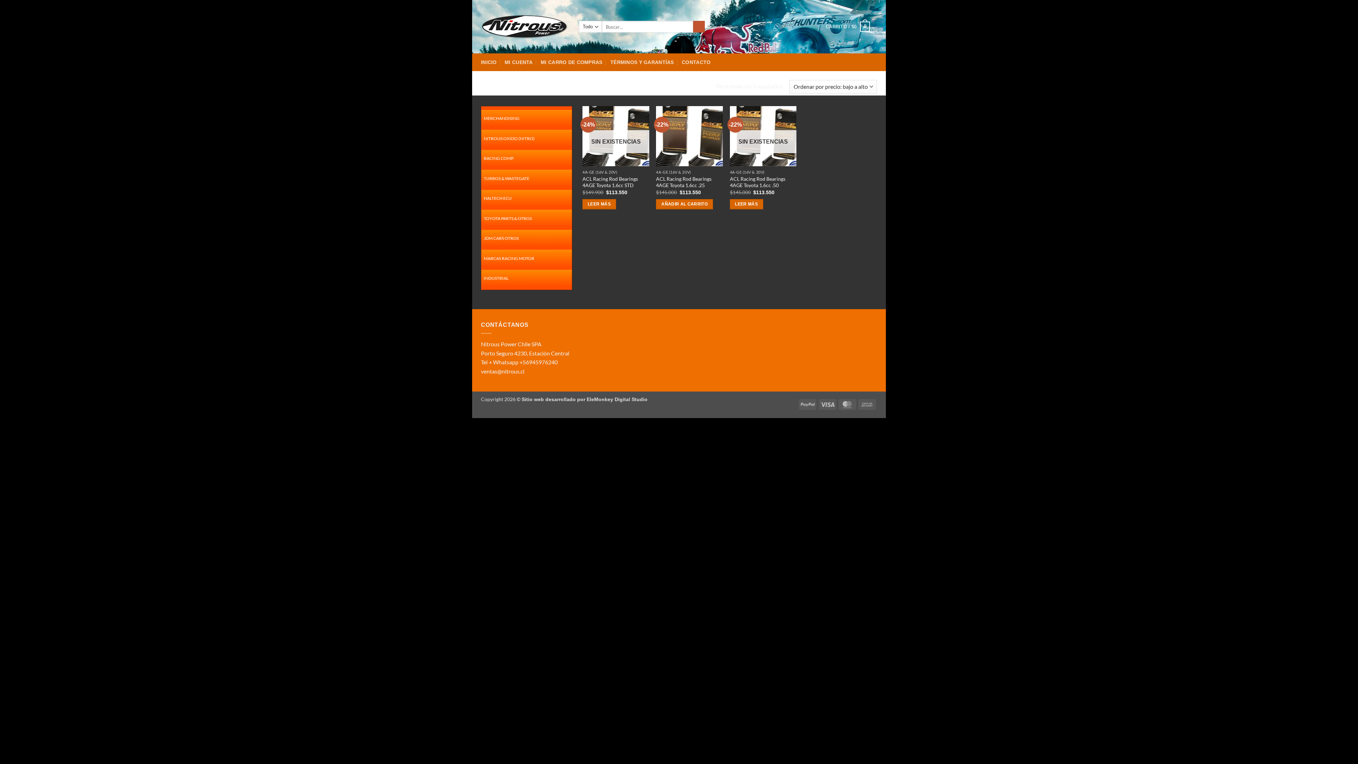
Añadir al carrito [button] (684, 204)
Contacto (696, 62)
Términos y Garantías (642, 62)
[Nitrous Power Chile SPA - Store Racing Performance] (524, 26)
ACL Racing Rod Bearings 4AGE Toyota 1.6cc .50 (757, 182)
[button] (848, 27)
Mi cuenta (519, 62)
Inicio (489, 62)
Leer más (599, 204)
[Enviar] (699, 27)
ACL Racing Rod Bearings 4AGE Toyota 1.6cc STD (610, 182)
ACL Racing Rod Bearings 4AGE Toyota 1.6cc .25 (684, 182)
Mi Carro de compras (571, 62)
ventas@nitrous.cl (502, 371)
